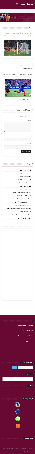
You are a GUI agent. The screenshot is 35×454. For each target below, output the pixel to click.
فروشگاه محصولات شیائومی (25, 176)
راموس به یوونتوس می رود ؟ (24, 170)
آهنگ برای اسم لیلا (22, 325)
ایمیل (15, 135)
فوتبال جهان (26, 4)
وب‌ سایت (29, 143)
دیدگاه (29, 120)
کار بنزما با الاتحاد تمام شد (25, 211)
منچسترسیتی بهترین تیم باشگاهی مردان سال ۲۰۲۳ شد (19, 202)
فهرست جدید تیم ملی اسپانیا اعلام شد (22, 173)
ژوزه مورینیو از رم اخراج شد (25, 186)
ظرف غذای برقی (29, 341)
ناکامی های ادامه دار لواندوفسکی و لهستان (22, 192)
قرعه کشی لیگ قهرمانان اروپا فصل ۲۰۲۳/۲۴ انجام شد (19, 208)
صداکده (31, 330)
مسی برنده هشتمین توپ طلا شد (24, 195)
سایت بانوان (30, 325)
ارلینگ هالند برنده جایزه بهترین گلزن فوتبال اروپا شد (19, 214)
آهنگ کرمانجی (25, 330)
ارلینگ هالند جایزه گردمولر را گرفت (23, 198)
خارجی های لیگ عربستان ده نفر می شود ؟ (22, 205)
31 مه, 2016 (27, 101)
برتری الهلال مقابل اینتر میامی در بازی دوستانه (21, 182)
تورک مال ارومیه (29, 335)
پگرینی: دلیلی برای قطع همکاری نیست (23, 218)
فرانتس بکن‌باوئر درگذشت (25, 189)
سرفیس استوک (21, 335)
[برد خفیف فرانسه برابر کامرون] (18, 88)
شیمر (24, 341)
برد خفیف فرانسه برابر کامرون (24, 99)
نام (30, 135)
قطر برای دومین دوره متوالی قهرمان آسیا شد (21, 179)
